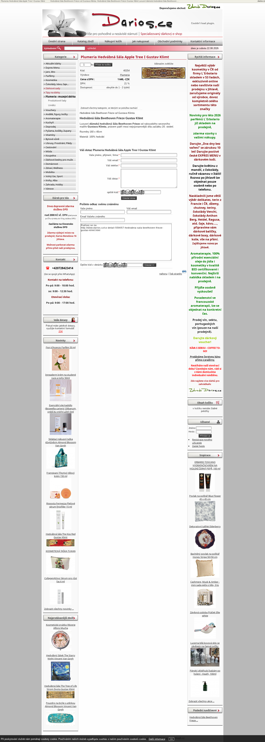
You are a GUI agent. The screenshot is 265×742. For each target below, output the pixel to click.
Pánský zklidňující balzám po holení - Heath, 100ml (205, 672)
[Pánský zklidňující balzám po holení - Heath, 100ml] (205, 696)
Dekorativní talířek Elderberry (205, 526)
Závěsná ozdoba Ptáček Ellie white (205, 614)
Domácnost (52, 163)
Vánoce (50, 188)
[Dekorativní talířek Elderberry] (205, 548)
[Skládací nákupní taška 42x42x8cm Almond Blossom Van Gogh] (60, 467)
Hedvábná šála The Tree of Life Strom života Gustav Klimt (60, 687)
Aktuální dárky (53, 63)
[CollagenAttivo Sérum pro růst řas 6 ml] (60, 603)
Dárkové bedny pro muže (59, 159)
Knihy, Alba (51, 180)
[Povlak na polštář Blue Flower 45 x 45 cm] (205, 521)
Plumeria (125, 74)
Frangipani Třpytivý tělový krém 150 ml (61, 474)
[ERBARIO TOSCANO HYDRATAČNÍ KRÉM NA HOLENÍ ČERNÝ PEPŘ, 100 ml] (205, 490)
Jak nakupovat (140, 41)
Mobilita (50, 172)
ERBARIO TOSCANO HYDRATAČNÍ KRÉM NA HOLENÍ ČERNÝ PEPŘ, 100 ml (205, 465)
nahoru (163, 273)
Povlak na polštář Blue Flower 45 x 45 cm (205, 497)
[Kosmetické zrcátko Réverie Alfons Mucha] (60, 650)
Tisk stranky (175, 273)
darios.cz (261, 1)
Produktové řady (57, 100)
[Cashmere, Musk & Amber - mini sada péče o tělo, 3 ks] (205, 607)
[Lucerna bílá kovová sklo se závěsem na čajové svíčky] (205, 665)
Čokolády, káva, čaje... (57, 84)
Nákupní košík (113, 41)
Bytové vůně (52, 139)
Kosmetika (51, 80)
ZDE (61, 331)
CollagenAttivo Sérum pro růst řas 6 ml (60, 580)
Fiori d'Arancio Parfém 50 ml (61, 347)
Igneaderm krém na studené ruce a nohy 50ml (60, 376)
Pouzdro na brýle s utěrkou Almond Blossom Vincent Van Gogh (60, 706)
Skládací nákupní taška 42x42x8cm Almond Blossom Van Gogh (60, 442)
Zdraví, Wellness (54, 168)
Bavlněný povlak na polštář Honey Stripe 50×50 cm (205, 555)
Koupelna (51, 155)
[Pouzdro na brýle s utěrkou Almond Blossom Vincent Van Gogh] (60, 725)
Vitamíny (50, 134)
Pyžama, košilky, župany (58, 130)
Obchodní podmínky (170, 41)
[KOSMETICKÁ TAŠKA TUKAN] (60, 573)
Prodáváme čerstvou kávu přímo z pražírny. (204, 358)
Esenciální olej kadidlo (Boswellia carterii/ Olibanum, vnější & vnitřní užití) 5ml (60, 408)
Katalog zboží (86, 41)
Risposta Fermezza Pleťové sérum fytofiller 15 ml (60, 505)
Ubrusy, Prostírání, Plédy (59, 143)
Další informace (157, 739)
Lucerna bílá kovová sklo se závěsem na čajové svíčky (205, 644)
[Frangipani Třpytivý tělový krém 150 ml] (60, 498)
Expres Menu (53, 67)
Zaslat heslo (198, 446)
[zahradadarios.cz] (203, 8)
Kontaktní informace (203, 41)
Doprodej (51, 126)
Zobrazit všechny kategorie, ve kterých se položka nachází (109, 108)
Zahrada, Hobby (54, 184)
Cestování (51, 147)
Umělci (52, 105)
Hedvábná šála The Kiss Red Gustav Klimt (61, 535)
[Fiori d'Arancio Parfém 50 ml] (60, 369)
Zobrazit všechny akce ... (201, 701)
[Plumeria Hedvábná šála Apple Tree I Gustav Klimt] (163, 73)
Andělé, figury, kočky (57, 114)
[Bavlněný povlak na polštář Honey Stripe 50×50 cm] (205, 576)
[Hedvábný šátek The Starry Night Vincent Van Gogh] (60, 680)
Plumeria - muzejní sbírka (61, 96)
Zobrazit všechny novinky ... (59, 608)
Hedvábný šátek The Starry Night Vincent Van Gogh (60, 657)
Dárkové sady (53, 88)
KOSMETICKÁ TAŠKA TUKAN (61, 551)
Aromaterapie (53, 118)
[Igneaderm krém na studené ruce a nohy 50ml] (60, 400)
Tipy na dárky (53, 92)
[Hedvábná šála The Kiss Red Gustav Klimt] (60, 546)
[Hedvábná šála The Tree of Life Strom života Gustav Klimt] (60, 698)
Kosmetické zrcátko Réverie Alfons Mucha (60, 626)
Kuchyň (50, 122)
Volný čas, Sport (54, 176)
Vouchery (51, 110)
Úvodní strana (56, 41)
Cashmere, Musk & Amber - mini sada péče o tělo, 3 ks (205, 583)
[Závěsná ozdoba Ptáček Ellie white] (205, 638)
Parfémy (50, 75)
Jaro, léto (50, 71)
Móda (49, 151)
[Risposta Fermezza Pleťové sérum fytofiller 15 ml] (60, 529)
